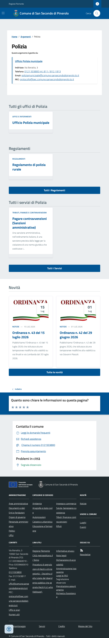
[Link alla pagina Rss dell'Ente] (81, 550)
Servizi (42, 626)
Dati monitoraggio (17, 626)
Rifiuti (59, 526)
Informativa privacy (65, 551)
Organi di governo (17, 517)
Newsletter (85, 554)
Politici (12, 530)
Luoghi (83, 522)
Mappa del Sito (85, 626)
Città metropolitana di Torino (43, 558)
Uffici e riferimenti (22, 116)
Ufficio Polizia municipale (28, 61)
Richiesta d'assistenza (66, 595)
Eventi (83, 527)
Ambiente (37, 503)
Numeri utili (14, 614)
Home (14, 36)
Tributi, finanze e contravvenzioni (29, 212)
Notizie (15, 326)
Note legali (61, 555)
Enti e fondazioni (17, 512)
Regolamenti (18, 158)
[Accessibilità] (9, 629)
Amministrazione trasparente (66, 570)
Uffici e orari (14, 610)
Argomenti (26, 36)
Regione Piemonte (16, 3)
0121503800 (15, 572)
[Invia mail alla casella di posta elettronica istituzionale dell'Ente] (19, 585)
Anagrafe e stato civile (43, 510)
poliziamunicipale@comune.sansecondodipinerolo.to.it (50, 75)
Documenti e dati (17, 508)
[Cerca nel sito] (95, 13)
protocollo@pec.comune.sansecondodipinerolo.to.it (47, 79)
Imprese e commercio (66, 503)
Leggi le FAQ (62, 575)
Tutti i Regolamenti (54, 190)
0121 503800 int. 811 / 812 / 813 (42, 71)
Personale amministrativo (18, 524)
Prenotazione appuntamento (66, 588)
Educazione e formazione (42, 528)
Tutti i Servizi (54, 268)
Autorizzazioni (39, 517)
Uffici (11, 535)
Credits (61, 626)
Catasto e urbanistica (42, 521)
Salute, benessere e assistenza (66, 510)
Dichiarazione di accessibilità (66, 562)
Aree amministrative (18, 503)
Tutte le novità (55, 372)
